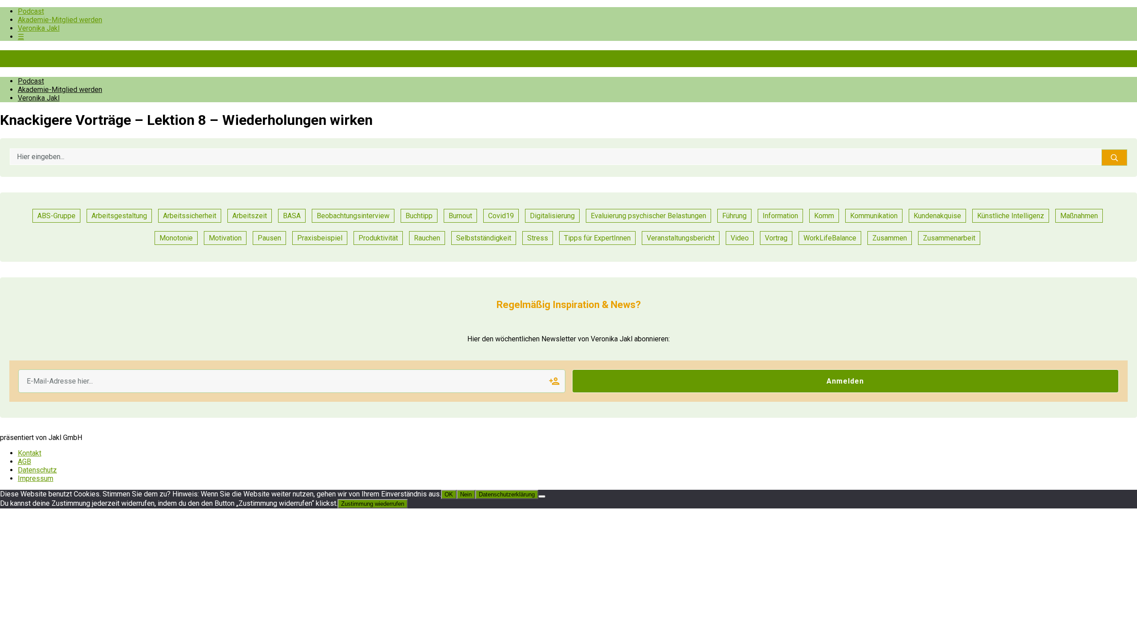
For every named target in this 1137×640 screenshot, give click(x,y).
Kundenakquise (937, 216)
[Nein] (541, 496)
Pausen (269, 238)
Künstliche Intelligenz (1010, 216)
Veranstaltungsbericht (681, 238)
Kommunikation (874, 216)
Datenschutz (37, 470)
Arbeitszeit (249, 216)
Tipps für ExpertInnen (597, 238)
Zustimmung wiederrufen (372, 503)
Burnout (460, 216)
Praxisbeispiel (319, 238)
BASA (292, 216)
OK (449, 494)
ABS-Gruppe (56, 216)
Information (780, 216)
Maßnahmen (1079, 216)
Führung (734, 216)
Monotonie (176, 238)
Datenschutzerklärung (507, 494)
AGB (24, 461)
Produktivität (378, 238)
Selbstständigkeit (483, 238)
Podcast (31, 11)
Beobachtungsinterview (353, 216)
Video (740, 238)
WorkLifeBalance (829, 238)
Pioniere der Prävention (75, 58)
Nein (466, 494)
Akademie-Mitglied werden (60, 20)
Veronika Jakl (39, 28)
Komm (824, 216)
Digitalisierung (552, 216)
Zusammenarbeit (949, 238)
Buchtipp (419, 216)
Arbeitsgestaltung (119, 216)
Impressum (35, 478)
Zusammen (889, 238)
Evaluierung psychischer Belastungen (648, 216)
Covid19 (501, 216)
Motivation (225, 238)
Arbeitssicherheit (189, 216)
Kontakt (29, 453)
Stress (537, 238)
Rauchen (427, 238)
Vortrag (776, 238)
